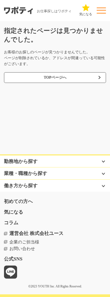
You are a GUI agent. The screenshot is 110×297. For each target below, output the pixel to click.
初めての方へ (18, 201)
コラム (11, 222)
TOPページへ (55, 77)
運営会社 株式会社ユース (36, 233)
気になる (13, 212)
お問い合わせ (22, 248)
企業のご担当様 (24, 242)
